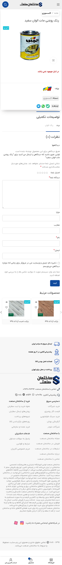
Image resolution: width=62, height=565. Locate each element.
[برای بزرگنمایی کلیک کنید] (53, 60)
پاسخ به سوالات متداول (19, 438)
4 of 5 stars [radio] (40, 173)
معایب (57, 225)
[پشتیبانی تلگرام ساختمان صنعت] (38, 106)
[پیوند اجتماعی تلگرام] (24, 394)
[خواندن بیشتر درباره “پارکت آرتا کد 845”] (36, 302)
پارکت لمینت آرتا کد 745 (19, 321)
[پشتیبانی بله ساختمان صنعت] (48, 106)
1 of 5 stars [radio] (47, 173)
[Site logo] (31, 4)
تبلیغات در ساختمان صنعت (47, 448)
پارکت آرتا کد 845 (51, 321)
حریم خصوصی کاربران (20, 448)
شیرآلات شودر (54, 426)
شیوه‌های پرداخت (22, 416)
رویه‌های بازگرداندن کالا (19, 421)
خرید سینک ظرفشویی (50, 416)
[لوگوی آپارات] (17, 524)
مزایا (58, 212)
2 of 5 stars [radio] (44, 173)
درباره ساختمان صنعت (50, 454)
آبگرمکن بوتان (53, 421)
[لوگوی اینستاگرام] (23, 524)
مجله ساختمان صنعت (50, 438)
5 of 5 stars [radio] (38, 173)
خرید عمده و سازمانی (21, 426)
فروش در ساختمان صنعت (48, 443)
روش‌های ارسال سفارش (19, 411)
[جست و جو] (5, 4)
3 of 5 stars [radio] (42, 173)
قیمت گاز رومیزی (52, 411)
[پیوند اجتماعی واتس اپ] (33, 394)
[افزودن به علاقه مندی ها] (36, 307)
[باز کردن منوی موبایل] (58, 4)
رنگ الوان (49, 125)
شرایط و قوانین (23, 443)
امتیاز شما (55, 173)
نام (58, 237)
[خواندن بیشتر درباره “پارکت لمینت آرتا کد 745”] (6, 302)
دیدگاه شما (54, 177)
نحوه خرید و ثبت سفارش (19, 406)
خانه (56, 13)
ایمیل (57, 250)
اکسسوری (46, 13)
